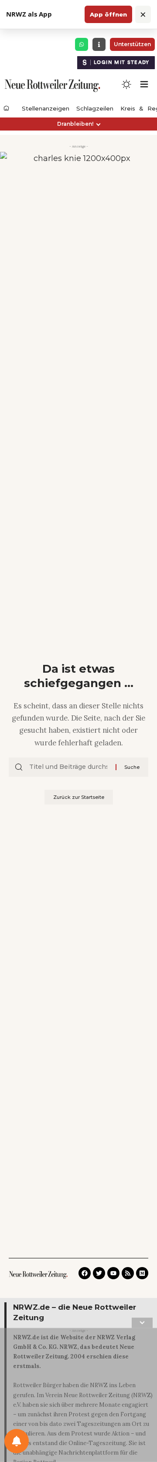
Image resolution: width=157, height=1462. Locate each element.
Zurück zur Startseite (78, 797)
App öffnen (108, 14)
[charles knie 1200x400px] (78, 177)
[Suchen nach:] (69, 767)
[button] (78, 124)
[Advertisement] (78, 1397)
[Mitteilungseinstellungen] (16, 1441)
